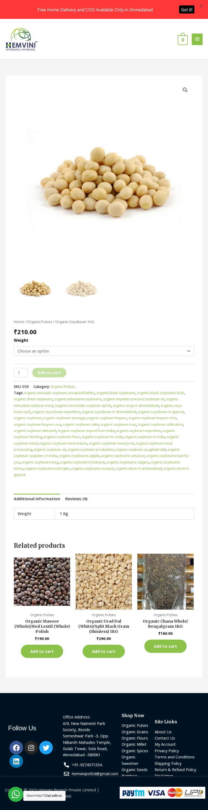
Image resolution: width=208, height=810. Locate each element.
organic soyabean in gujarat (161, 411)
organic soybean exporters (138, 430)
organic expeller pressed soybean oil (133, 398)
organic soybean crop (118, 424)
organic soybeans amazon (123, 455)
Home (19, 321)
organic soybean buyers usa (37, 424)
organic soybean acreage (64, 417)
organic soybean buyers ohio (152, 417)
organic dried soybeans (33, 398)
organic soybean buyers (107, 417)
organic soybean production (90, 449)
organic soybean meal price (111, 443)
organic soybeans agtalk (79, 455)
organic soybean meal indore (63, 443)
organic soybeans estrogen (47, 468)
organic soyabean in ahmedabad (109, 411)
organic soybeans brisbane (82, 462)
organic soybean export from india (86, 430)
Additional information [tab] (37, 498)
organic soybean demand (35, 430)
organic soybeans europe (92, 468)
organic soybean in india (145, 436)
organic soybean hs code (102, 436)
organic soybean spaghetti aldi (140, 449)
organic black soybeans (115, 392)
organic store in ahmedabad (138, 468)
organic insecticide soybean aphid (83, 405)
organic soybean (27, 417)
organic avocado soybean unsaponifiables (59, 392)
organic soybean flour (62, 436)
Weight (21, 340)
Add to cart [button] (42, 651)
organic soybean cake (81, 424)
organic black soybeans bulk (160, 392)
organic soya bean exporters (56, 411)
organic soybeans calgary (128, 462)
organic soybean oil (50, 449)
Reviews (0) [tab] (76, 498)
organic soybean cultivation (160, 424)
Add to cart (49, 372)
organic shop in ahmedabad (136, 405)
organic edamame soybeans (78, 398)
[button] (185, 90)
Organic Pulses (39, 321)
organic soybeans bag (40, 462)
